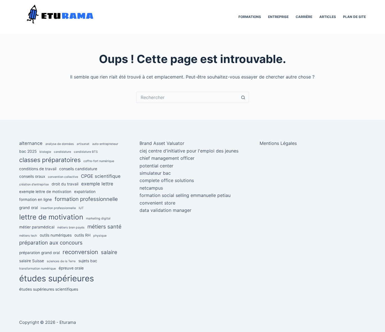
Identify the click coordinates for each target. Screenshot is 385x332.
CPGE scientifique (101, 176)
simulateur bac (155, 173)
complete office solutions (167, 180)
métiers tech (28, 235)
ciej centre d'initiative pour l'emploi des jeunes (189, 151)
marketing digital (98, 218)
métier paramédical (36, 227)
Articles (327, 17)
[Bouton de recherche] (243, 97)
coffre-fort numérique (98, 161)
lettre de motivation (51, 217)
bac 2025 (28, 151)
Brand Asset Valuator (162, 143)
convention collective (63, 177)
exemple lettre (97, 184)
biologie (45, 152)
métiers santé (104, 226)
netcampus (151, 188)
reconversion (80, 251)
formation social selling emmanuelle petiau (185, 195)
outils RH (82, 235)
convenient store (157, 203)
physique (100, 235)
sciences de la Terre (61, 261)
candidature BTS (86, 152)
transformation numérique (37, 268)
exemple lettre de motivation (45, 191)
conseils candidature (78, 169)
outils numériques (56, 235)
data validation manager (165, 210)
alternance (31, 143)
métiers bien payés (71, 227)
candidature (62, 152)
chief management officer (167, 158)
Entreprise (278, 17)
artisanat (83, 144)
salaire (109, 252)
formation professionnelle (86, 199)
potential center (156, 166)
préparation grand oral (39, 252)
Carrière (304, 17)
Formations (249, 17)
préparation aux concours (51, 242)
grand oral (28, 207)
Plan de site (354, 17)
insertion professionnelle (58, 208)
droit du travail (65, 184)
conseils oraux (32, 176)
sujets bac (87, 261)
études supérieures (56, 278)
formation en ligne (35, 199)
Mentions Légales (278, 143)
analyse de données (59, 144)
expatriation (85, 191)
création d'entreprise (34, 184)
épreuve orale (71, 268)
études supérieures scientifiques (48, 289)
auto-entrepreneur (105, 144)
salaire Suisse (31, 261)
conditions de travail (37, 169)
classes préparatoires (50, 159)
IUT (81, 208)
